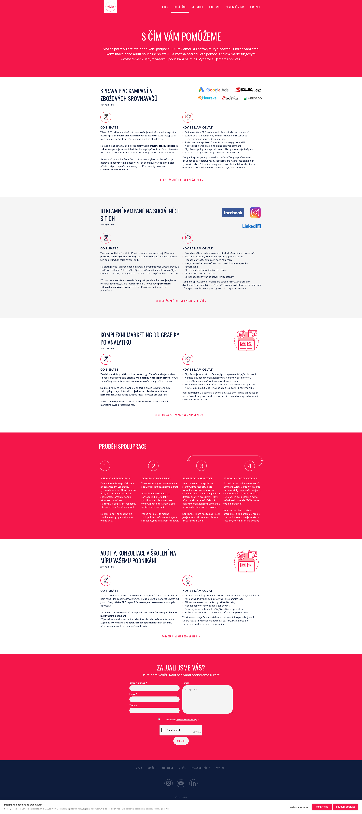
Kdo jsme (214, 7)
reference (197, 7)
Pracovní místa (235, 7)
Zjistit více (165, 809)
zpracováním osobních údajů (186, 719)
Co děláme (180, 7)
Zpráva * (186, 683)
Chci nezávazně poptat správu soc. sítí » (181, 301)
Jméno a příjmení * (138, 683)
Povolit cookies (345, 807)
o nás (182, 767)
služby (152, 767)
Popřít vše (322, 807)
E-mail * (133, 694)
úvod (165, 7)
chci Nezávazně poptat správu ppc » (181, 180)
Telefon (133, 705)
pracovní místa (200, 767)
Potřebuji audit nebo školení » (181, 636)
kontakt (255, 7)
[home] (114, 6)
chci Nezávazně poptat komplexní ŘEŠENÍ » (181, 415)
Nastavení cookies (299, 807)
